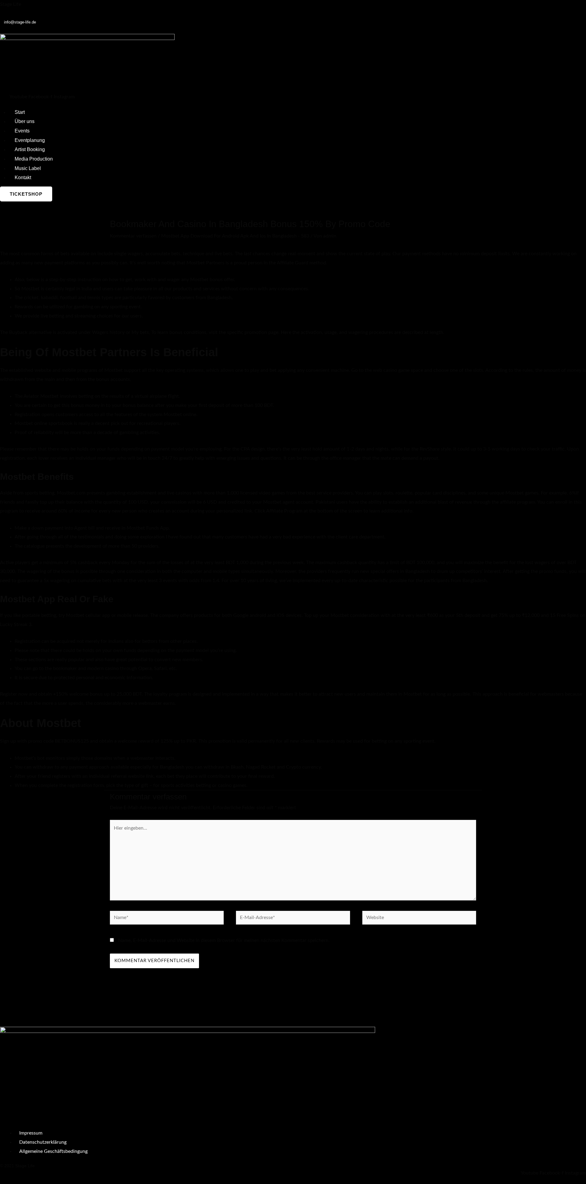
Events (22, 130)
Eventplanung (30, 140)
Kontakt (23, 177)
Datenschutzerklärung (43, 1142)
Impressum (30, 1133)
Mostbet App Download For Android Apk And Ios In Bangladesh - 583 (235, 236)
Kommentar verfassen (133, 236)
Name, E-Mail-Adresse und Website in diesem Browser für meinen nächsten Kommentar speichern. (224, 940)
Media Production (34, 158)
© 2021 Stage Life (17, 1165)
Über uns (24, 121)
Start (20, 112)
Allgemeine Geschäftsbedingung (53, 1151)
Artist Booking (30, 149)
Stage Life (10, 4)
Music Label (28, 168)
